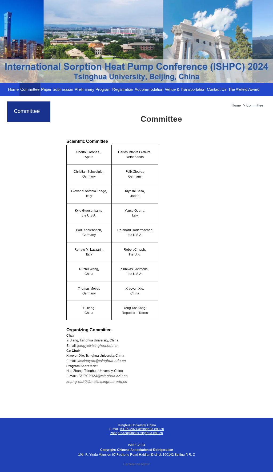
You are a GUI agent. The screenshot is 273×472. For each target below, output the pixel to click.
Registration (122, 89)
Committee (29, 89)
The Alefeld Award (243, 89)
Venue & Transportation (185, 89)
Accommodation (149, 89)
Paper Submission (57, 89)
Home (13, 89)
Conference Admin (136, 464)
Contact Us (217, 89)
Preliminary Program (93, 89)
